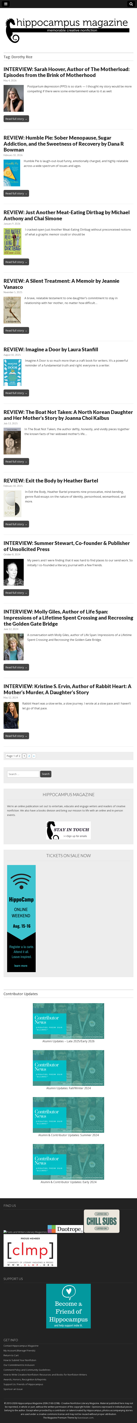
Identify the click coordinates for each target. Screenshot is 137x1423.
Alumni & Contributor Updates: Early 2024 (68, 1182)
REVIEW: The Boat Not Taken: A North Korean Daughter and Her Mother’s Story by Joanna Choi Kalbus (68, 415)
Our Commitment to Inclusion (19, 1365)
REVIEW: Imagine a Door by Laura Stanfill (51, 349)
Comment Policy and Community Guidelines (27, 1369)
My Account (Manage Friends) (19, 1350)
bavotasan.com (85, 1417)
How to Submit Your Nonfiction (20, 1360)
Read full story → (16, 118)
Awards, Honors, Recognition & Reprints (25, 1379)
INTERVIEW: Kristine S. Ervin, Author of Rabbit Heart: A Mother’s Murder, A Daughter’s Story (67, 689)
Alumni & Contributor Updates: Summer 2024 (68, 1135)
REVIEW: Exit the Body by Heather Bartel (51, 480)
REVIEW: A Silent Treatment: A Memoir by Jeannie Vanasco (61, 284)
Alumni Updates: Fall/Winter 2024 (68, 1088)
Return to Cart (11, 1355)
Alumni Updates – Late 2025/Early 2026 (68, 1041)
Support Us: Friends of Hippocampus (23, 1384)
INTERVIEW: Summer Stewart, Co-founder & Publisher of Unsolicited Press (67, 546)
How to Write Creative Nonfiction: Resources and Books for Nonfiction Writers (45, 1374)
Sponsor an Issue (13, 1389)
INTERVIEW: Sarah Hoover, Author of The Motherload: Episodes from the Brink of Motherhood (67, 72)
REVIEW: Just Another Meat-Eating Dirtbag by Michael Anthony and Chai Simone (67, 215)
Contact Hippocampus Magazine (21, 1345)
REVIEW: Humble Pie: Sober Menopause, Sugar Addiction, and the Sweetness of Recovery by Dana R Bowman (64, 144)
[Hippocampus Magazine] (68, 27)
